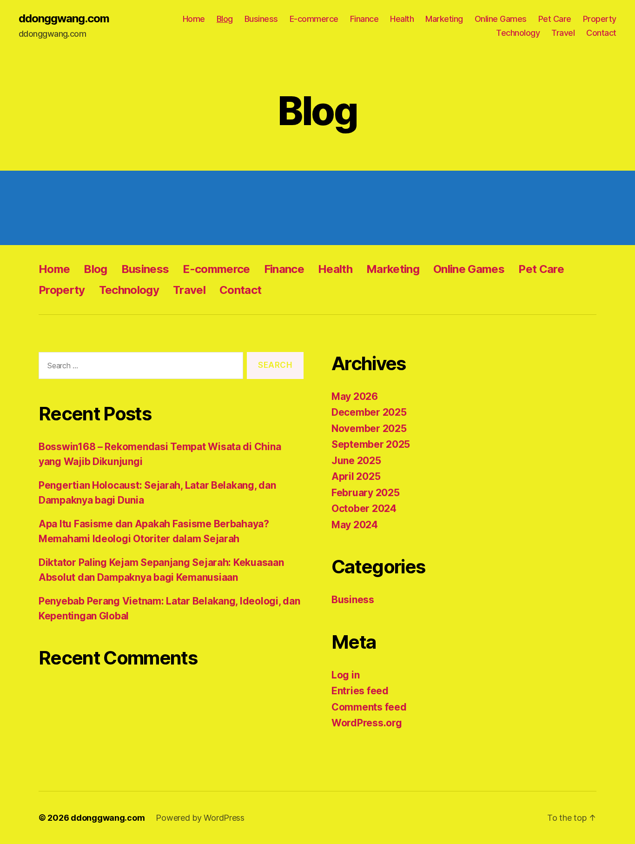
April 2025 (355, 476)
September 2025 (370, 444)
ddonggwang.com (64, 18)
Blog (225, 19)
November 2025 (369, 428)
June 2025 (356, 460)
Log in (345, 675)
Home (194, 19)
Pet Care (554, 19)
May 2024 (354, 525)
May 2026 (354, 396)
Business (261, 19)
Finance (364, 19)
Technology (518, 33)
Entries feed (360, 691)
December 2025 (369, 412)
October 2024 (364, 508)
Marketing (444, 19)
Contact (601, 33)
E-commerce (314, 19)
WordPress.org (366, 723)
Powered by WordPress (200, 818)
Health (402, 19)
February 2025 (365, 492)
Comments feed (369, 707)
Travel (563, 33)
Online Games (501, 19)
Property (599, 19)
